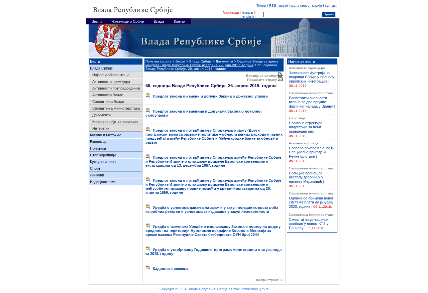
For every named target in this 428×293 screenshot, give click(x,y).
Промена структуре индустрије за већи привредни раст (305, 127)
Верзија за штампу (262, 76)
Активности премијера (111, 82)
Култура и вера (103, 162)
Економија (98, 142)
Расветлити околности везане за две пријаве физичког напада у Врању (311, 102)
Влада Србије (101, 68)
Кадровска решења (169, 269)
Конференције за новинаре (115, 122)
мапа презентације (306, 5)
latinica (247, 12)
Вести (180, 61)
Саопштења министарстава (116, 108)
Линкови (97, 175)
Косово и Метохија (105, 135)
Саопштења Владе (108, 102)
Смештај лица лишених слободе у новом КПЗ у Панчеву (309, 223)
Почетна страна (158, 61)
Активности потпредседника (116, 88)
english (248, 16)
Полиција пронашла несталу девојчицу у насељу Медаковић (306, 177)
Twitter (261, 5)
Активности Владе (107, 95)
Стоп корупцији (103, 155)
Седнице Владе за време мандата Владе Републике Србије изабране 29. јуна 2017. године (212, 63)
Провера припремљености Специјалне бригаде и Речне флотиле (311, 152)
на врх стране (268, 280)
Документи (101, 115)
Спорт (95, 168)
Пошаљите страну (262, 80)
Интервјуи (100, 128)
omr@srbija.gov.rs (255, 289)
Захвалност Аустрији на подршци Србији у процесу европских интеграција (311, 77)
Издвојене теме (103, 182)
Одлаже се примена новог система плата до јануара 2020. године (311, 202)
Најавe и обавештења (110, 75)
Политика (98, 148)
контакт (331, 5)
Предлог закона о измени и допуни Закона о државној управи (209, 96)
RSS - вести (278, 5)
